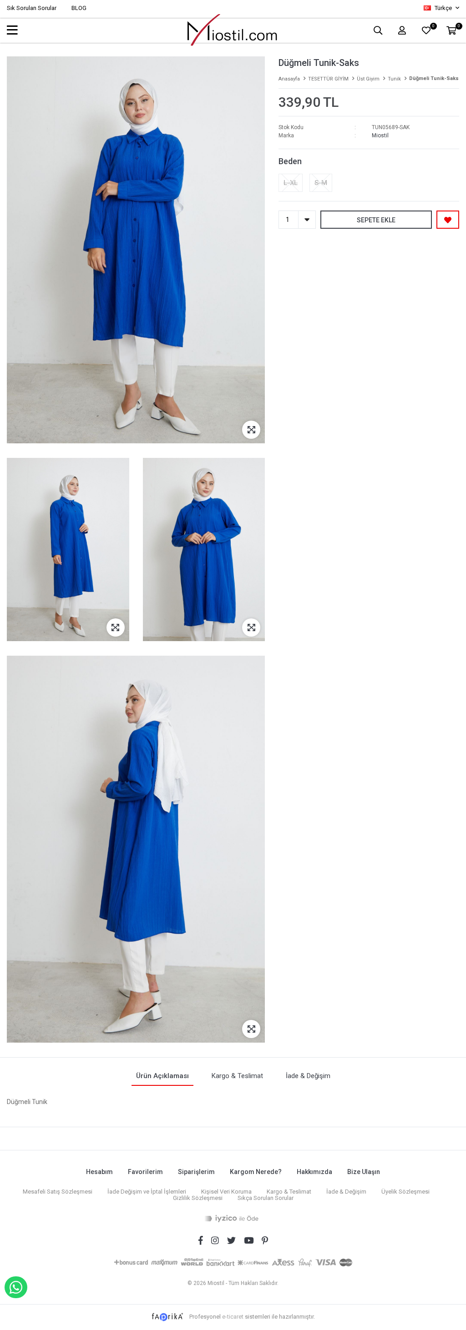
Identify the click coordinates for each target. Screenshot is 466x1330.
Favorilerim (145, 1171)
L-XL (291, 183)
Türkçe (443, 8)
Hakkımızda (314, 1171)
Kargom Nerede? (256, 1171)
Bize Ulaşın (363, 1171)
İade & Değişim (346, 1191)
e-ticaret (232, 1316)
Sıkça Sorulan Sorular (266, 1197)
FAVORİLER (433, 27)
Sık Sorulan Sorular (31, 8)
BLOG (78, 8)
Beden (290, 161)
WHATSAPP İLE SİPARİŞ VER (16, 1287)
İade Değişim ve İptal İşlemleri (146, 1191)
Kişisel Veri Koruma (226, 1191)
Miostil (380, 135)
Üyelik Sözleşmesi (405, 1191)
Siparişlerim (196, 1171)
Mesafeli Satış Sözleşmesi (57, 1191)
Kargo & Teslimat (289, 1191)
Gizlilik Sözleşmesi (198, 1197)
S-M (320, 183)
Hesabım (99, 1171)
